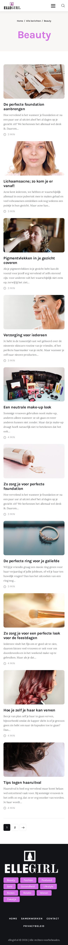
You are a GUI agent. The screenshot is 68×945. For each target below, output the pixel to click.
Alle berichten (33, 21)
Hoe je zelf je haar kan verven (29, 710)
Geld (9, 886)
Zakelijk (11, 899)
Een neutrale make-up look (27, 407)
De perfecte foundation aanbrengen (23, 106)
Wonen (44, 892)
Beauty (11, 880)
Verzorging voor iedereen (25, 335)
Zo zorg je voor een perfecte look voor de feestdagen (31, 635)
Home (20, 21)
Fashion (28, 880)
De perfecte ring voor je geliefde (31, 561)
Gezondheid (28, 886)
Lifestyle (48, 886)
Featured (47, 880)
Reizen (11, 892)
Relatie (27, 892)
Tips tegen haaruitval (22, 782)
